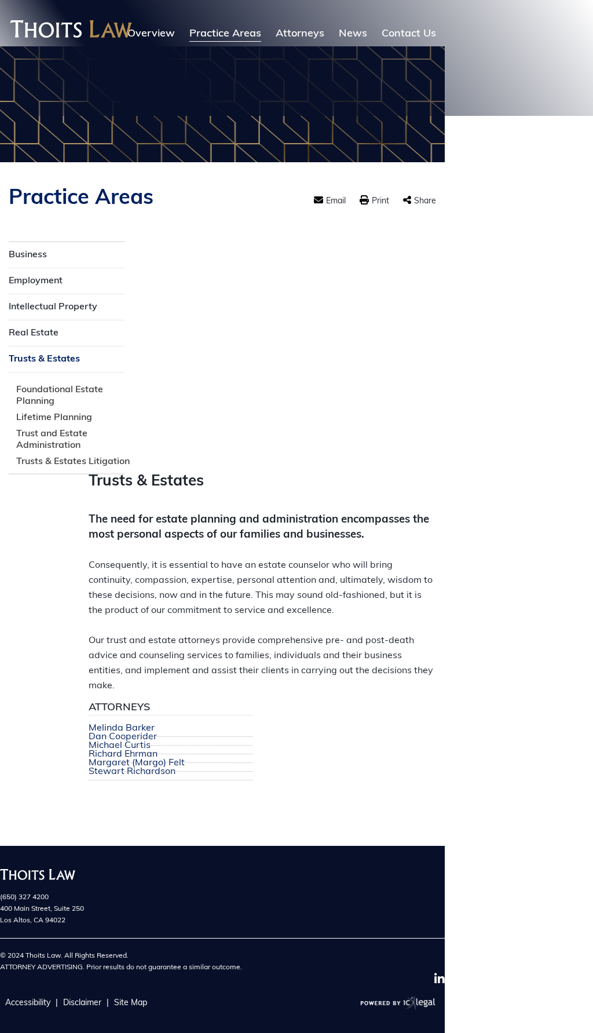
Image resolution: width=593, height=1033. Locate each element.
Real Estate (33, 333)
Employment (36, 281)
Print (380, 201)
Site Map (130, 1003)
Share (425, 201)
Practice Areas (225, 34)
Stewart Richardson (132, 772)
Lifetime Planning (54, 417)
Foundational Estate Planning (59, 395)
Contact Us (409, 34)
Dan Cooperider (123, 737)
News (353, 34)
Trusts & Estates (44, 359)
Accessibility (27, 1003)
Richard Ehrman (123, 754)
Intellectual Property (53, 307)
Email (336, 201)
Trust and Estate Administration (51, 439)
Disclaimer (82, 1003)
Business (28, 255)
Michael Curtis (120, 746)
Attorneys (300, 34)
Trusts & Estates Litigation (73, 461)
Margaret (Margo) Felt (137, 763)
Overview (151, 34)
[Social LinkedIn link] (439, 979)
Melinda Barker (122, 728)
